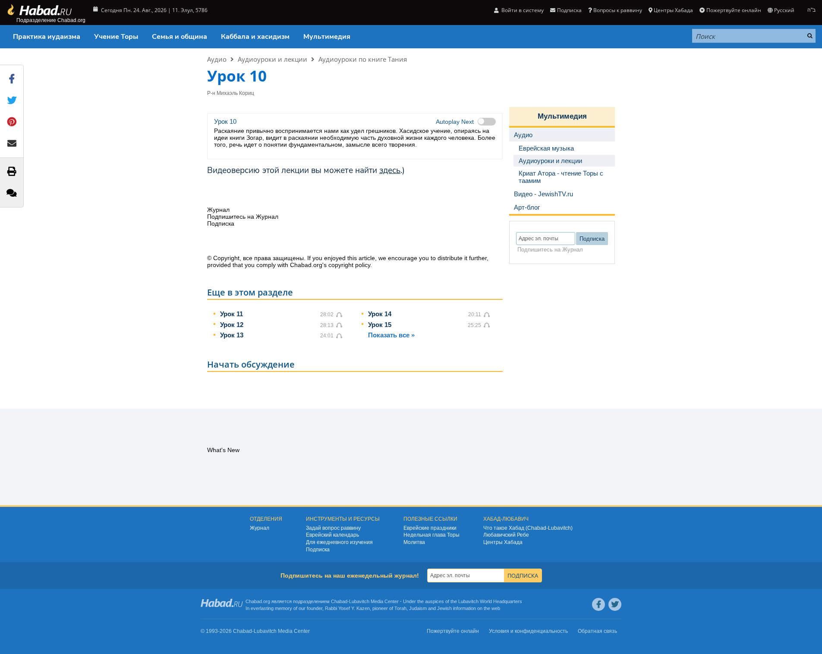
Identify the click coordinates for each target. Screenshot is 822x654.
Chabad (339, 601)
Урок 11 (231, 314)
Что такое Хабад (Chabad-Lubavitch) (528, 528)
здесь (389, 170)
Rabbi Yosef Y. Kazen (347, 608)
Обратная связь (597, 631)
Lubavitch (359, 601)
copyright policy (349, 264)
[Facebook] (598, 604)
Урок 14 (379, 314)
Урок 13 (231, 335)
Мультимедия (326, 36)
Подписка (318, 550)
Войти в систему (522, 10)
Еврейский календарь (332, 535)
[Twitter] (614, 604)
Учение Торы (116, 36)
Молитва (414, 542)
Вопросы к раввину (617, 10)
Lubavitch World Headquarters (490, 601)
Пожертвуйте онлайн (733, 10)
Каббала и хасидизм (255, 36)
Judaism (418, 608)
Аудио (217, 59)
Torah (400, 608)
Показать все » (391, 335)
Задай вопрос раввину (333, 528)
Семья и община (179, 36)
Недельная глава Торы (431, 535)
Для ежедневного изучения (339, 542)
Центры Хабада (503, 542)
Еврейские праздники (430, 528)
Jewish (444, 608)
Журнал (259, 528)
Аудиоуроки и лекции (272, 59)
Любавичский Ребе (506, 535)
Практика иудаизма (46, 36)
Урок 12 (231, 324)
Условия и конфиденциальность (528, 631)
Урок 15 (379, 324)
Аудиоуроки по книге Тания (362, 59)
